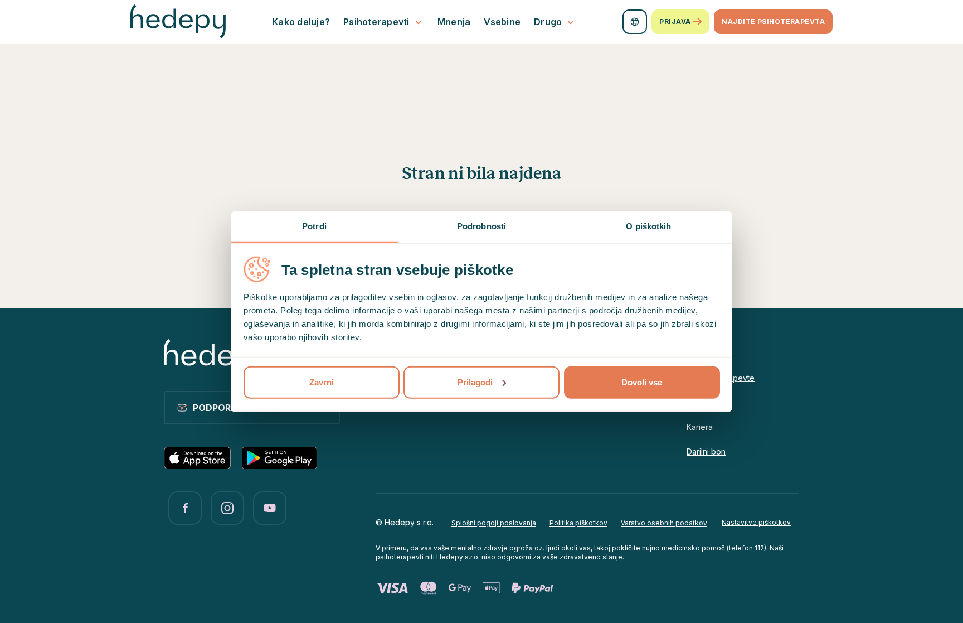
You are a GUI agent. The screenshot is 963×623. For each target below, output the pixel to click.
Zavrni (321, 382)
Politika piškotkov (578, 523)
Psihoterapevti (376, 21)
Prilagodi (475, 382)
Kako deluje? (301, 21)
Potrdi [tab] (314, 225)
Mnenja (454, 21)
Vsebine (502, 21)
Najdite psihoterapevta (773, 21)
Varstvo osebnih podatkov (664, 523)
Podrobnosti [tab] (481, 225)
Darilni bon (706, 451)
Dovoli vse (641, 382)
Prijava (674, 21)
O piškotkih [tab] (648, 225)
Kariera (700, 427)
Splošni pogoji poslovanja (493, 523)
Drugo (548, 21)
